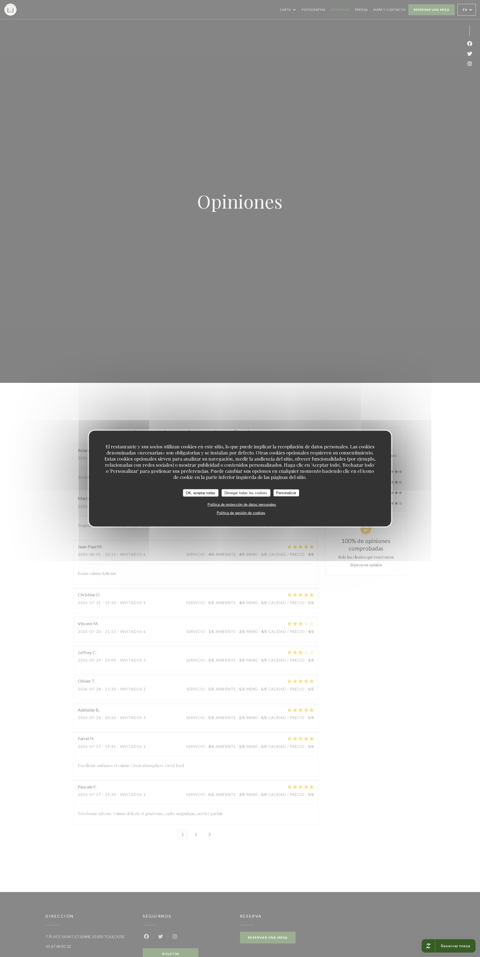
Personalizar (286, 493)
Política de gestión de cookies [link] (241, 513)
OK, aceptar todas (200, 493)
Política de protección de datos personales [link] (242, 505)
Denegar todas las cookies (245, 493)
